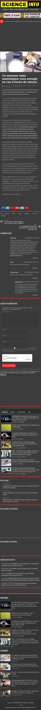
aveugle (7, 213)
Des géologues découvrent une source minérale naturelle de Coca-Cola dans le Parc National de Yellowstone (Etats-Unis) (25, 683)
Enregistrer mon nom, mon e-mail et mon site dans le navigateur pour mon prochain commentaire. (19, 349)
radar (20, 213)
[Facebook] (19, 705)
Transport (33, 85)
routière (26, 213)
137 (22, 439)
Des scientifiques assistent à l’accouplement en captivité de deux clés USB (28, 227)
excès (13, 213)
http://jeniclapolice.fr (16, 255)
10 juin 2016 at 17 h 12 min (32, 238)
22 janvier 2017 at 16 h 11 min (31, 262)
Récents (12, 412)
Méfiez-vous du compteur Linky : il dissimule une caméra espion (23, 614)
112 (25, 456)
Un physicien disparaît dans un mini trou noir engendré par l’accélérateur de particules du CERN (24, 434)
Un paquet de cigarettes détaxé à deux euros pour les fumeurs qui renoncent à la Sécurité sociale (24, 657)
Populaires (5, 412)
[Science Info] (20, 5)
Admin (5, 85)
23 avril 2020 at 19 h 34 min (32, 272)
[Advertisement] (20, 37)
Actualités (23, 85)
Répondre (35, 258)
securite (34, 213)
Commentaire (6, 311)
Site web (4, 342)
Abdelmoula (19, 282)
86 (24, 473)
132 (24, 447)
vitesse (4, 216)
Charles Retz (14, 272)
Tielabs (32, 702)
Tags (29, 412)
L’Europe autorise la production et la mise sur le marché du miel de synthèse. (25, 665)
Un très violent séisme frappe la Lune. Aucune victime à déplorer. (14, 222)
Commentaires (21, 412)
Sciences (28, 85)
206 (23, 422)
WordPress (18, 702)
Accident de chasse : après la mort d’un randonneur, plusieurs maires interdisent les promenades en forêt (24, 443)
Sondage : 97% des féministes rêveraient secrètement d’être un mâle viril (25, 692)
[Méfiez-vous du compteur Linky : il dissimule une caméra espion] (6, 427)
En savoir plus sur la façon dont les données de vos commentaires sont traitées (20, 372)
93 (21, 463)
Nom (4, 329)
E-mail (4, 335)
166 (22, 429)
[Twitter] (21, 705)
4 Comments (7, 86)
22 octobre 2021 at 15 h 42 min (31, 282)
